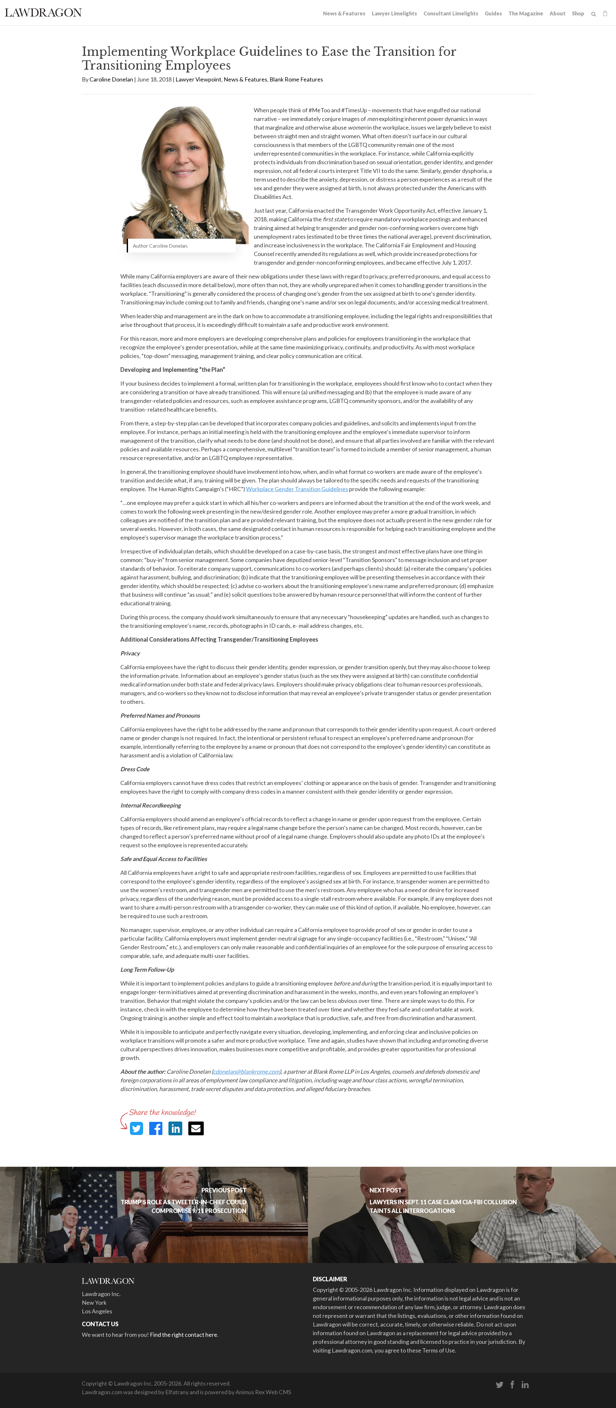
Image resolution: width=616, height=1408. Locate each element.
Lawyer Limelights (394, 13)
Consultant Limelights (451, 13)
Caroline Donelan (111, 79)
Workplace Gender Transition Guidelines (297, 488)
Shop (578, 13)
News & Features (344, 13)
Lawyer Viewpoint (198, 79)
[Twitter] (499, 1385)
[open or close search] (593, 14)
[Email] (196, 1128)
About (558, 13)
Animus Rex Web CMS (263, 1391)
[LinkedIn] (525, 1385)
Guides (493, 13)
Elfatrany (177, 1391)
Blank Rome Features (296, 79)
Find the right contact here (183, 1334)
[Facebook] (512, 1385)
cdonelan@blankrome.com (246, 1071)
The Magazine (526, 13)
